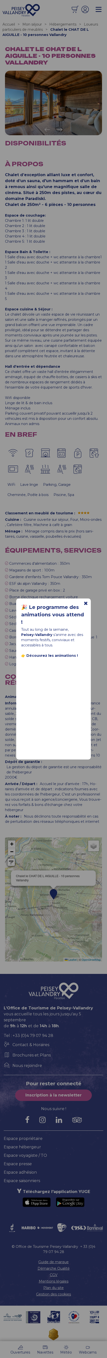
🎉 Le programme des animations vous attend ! (52, 614)
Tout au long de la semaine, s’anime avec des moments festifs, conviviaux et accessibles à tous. (52, 642)
